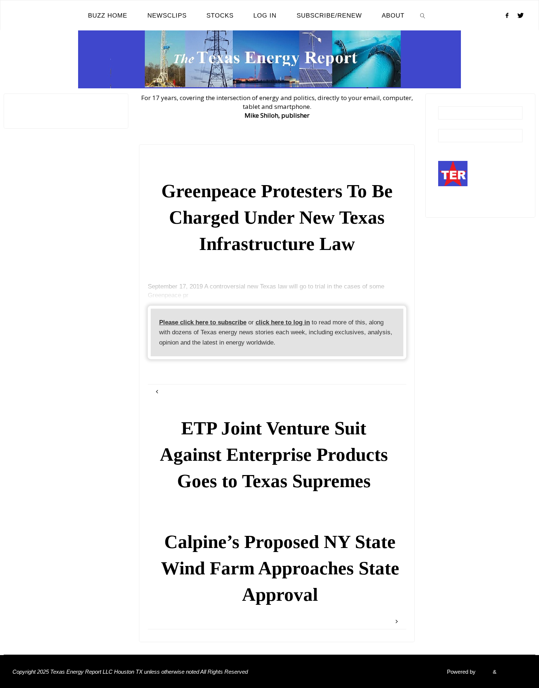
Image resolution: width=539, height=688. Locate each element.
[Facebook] (507, 15)
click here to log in (283, 322)
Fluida (483, 672)
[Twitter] (520, 15)
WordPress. (512, 672)
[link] (422, 15)
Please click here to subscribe (202, 322)
